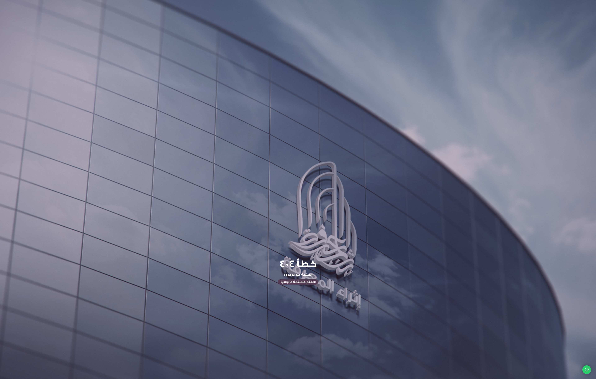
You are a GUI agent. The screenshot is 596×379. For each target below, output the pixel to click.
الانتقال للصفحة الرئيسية (298, 282)
